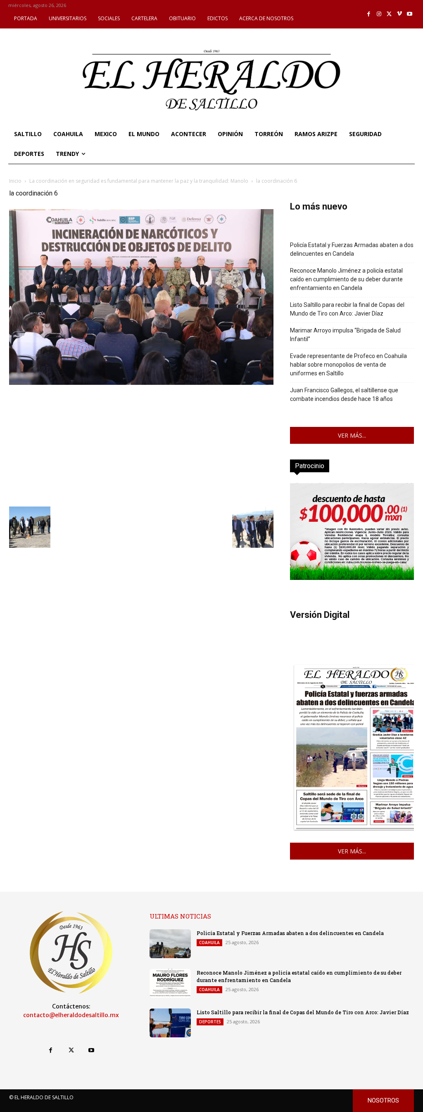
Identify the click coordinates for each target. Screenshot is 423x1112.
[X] (389, 14)
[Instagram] (379, 14)
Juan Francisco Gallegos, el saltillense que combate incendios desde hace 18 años (344, 394)
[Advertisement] (141, 444)
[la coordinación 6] (141, 382)
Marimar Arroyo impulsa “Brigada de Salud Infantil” (345, 334)
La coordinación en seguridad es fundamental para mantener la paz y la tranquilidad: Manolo (138, 180)
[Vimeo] (399, 14)
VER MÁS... (352, 435)
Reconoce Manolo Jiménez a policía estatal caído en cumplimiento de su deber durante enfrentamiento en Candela (346, 279)
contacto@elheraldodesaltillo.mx (71, 1015)
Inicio (15, 180)
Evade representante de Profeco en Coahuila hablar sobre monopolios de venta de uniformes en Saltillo (348, 365)
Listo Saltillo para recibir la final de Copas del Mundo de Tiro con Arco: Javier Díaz (347, 309)
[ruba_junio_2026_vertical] (352, 578)
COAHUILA (209, 942)
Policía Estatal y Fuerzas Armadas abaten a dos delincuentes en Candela (351, 249)
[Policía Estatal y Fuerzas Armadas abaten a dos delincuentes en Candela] (170, 943)
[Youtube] (409, 14)
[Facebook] (369, 14)
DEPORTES (210, 1022)
